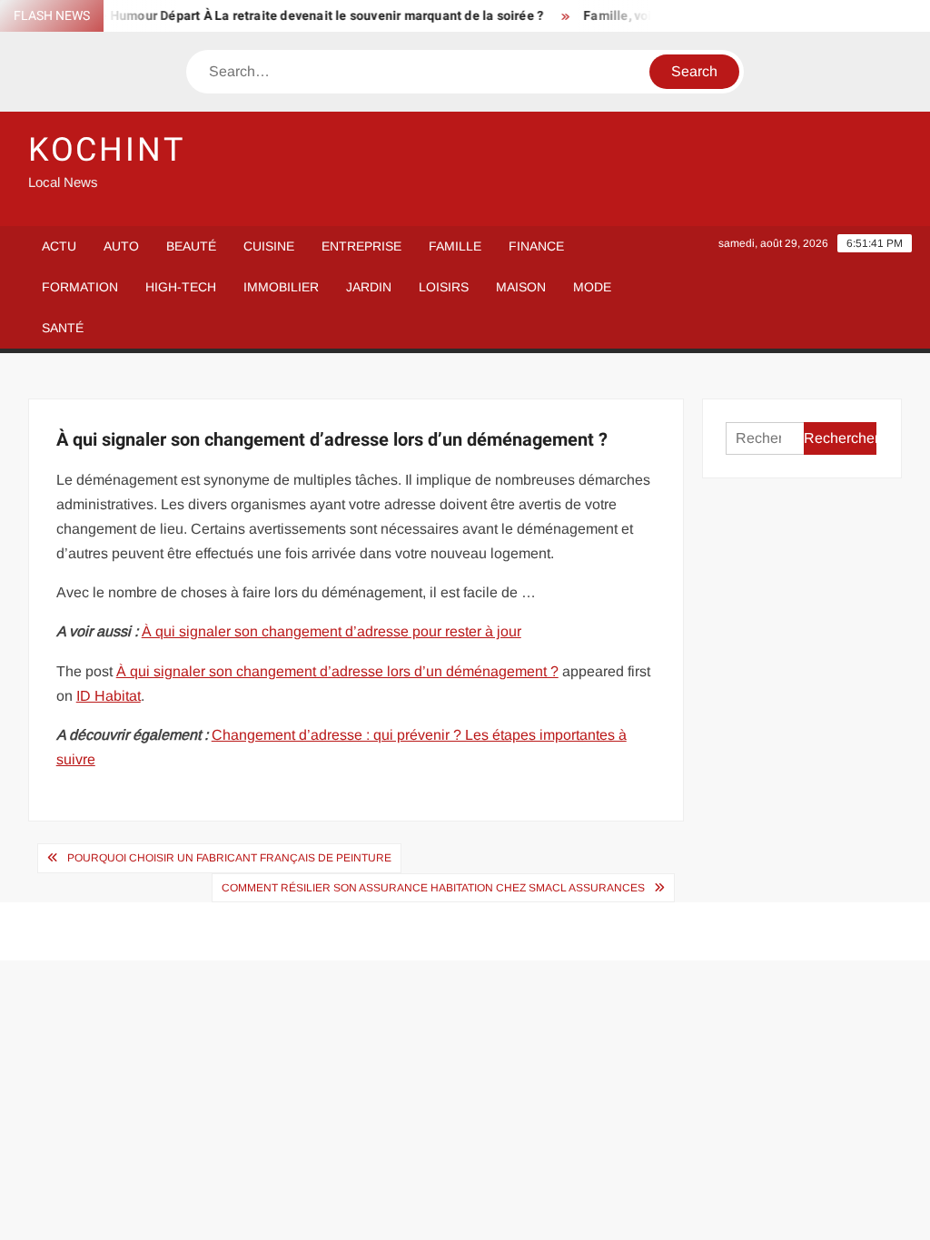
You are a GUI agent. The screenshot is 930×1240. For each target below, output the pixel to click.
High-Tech (180, 287)
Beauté (191, 246)
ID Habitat (108, 696)
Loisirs (444, 287)
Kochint (106, 150)
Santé (63, 327)
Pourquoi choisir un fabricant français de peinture (229, 857)
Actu (59, 246)
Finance (536, 246)
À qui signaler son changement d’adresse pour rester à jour (331, 631)
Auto (121, 246)
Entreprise (361, 246)
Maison (521, 287)
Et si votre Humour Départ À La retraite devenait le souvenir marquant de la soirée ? (285, 15)
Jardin (368, 287)
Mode (592, 287)
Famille (455, 246)
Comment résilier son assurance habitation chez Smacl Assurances (433, 887)
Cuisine (268, 246)
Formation (80, 287)
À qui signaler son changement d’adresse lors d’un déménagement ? (337, 671)
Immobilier (281, 287)
